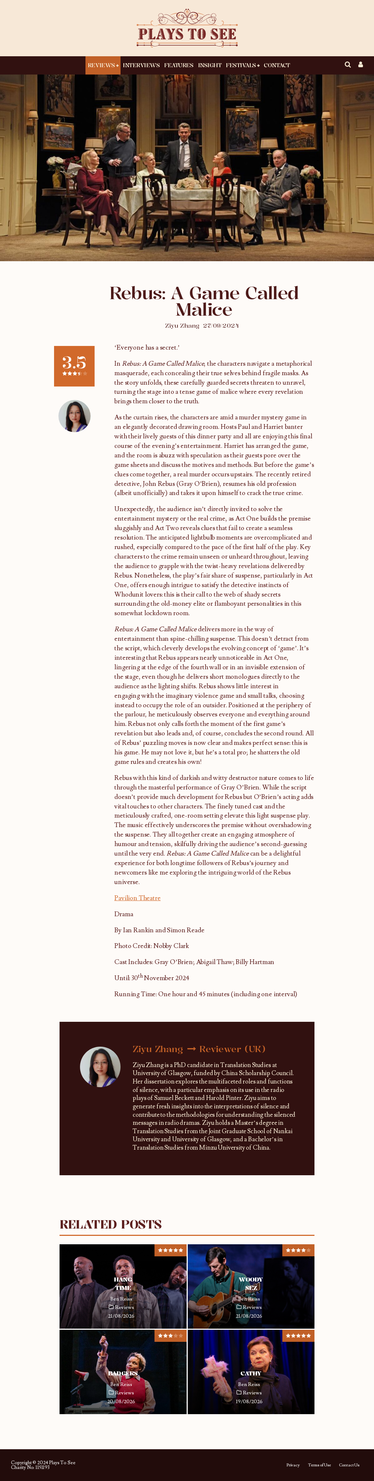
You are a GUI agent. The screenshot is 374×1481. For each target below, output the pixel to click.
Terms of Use (319, 1465)
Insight (210, 65)
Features (178, 65)
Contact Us (349, 1465)
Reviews (101, 65)
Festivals (241, 65)
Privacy (293, 1465)
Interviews (141, 65)
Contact (277, 65)
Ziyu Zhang (182, 325)
